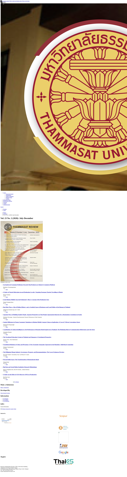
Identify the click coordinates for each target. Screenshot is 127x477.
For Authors (5, 399)
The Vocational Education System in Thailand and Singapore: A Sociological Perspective (27, 337)
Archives (5, 202)
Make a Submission (5, 387)
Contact (7, 198)
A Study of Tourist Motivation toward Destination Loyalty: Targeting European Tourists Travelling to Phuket (33, 292)
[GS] (63, 454)
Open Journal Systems (5, 393)
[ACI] (63, 430)
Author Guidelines (10, 196)
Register (5, 209)
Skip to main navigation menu (15, 1)
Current (4, 203)
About (4, 192)
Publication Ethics (7, 200)
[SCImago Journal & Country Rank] (8, 408)
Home (4, 212)
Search (2, 207)
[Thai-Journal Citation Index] (63, 448)
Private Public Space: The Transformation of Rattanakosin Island (21, 359)
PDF (7, 289)
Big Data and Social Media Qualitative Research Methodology (20, 367)
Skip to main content (5, 1)
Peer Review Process (7, 201)
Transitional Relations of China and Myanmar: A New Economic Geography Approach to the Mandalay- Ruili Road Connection (38, 344)
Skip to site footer (26, 1)
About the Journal (9, 194)
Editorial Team (9, 197)
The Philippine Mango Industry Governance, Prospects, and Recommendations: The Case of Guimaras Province (33, 352)
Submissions (8, 195)
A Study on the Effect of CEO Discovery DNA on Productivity (20, 374)
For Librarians (6, 401)
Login (4, 210)
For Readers (5, 398)
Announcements (6, 204)
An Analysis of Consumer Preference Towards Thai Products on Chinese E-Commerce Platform (29, 284)
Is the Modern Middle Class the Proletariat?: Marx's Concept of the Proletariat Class (26, 299)
